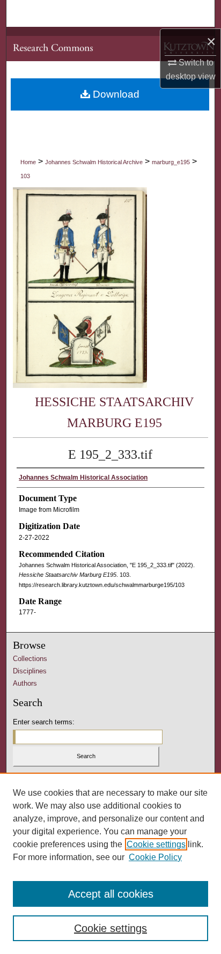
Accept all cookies (110, 894)
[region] (110, 863)
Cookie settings (156, 844)
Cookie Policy (155, 857)
